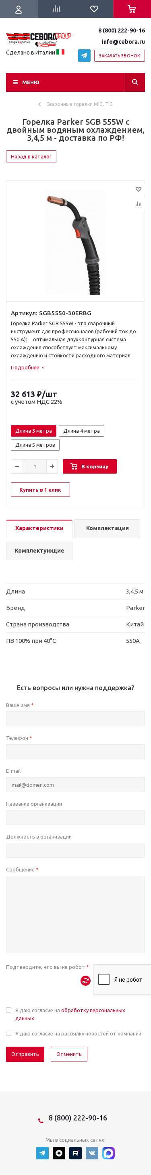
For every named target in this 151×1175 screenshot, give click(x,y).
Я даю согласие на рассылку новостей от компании (78, 1033)
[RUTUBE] (75, 1153)
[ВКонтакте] (92, 1153)
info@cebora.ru (123, 41)
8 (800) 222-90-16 (121, 30)
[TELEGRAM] (84, 55)
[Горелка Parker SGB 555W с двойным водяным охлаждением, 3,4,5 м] (75, 243)
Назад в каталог (31, 156)
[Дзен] (59, 1153)
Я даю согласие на (70, 1014)
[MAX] (108, 1153)
